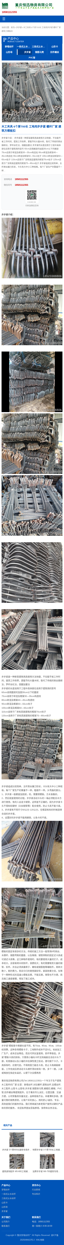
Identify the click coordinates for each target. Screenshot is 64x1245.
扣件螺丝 (54, 52)
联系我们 (6, 1226)
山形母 (9, 52)
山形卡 (54, 46)
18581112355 (9, 12)
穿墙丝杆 (9, 46)
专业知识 (36, 1194)
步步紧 (19, 27)
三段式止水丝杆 (39, 46)
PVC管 (32, 57)
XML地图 (40, 1240)
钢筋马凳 (39, 52)
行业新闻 (36, 1189)
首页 (13, 27)
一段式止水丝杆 (24, 46)
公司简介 (6, 1221)
